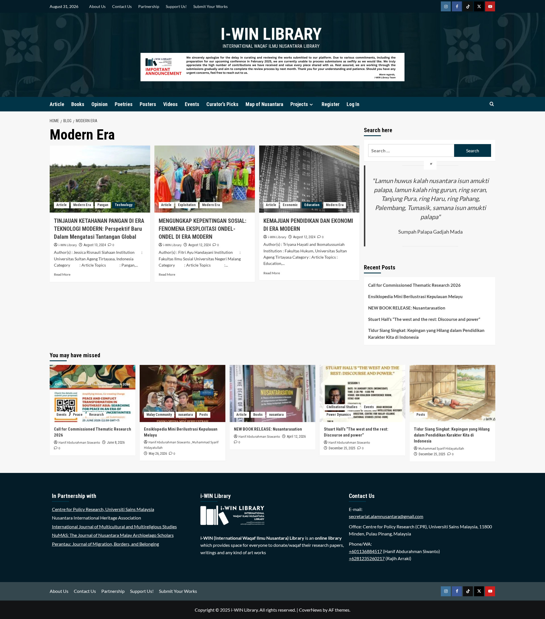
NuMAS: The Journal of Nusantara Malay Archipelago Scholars (113, 535)
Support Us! (176, 6)
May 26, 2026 (158, 454)
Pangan (102, 205)
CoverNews (310, 609)
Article (57, 104)
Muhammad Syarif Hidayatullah (441, 448)
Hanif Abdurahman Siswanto (79, 442)
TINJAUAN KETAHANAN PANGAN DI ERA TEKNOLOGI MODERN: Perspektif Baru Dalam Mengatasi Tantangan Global (99, 228)
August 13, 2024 (95, 245)
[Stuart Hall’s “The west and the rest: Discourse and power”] (362, 393)
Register (330, 104)
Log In (353, 104)
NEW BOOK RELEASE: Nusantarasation (406, 307)
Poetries (124, 104)
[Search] (491, 104)
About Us (97, 6)
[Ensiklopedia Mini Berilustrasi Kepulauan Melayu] (182, 393)
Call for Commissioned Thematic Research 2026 (414, 285)
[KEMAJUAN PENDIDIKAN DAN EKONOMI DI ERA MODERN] (309, 179)
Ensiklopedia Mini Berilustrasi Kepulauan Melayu (415, 296)
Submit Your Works (210, 6)
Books (77, 104)
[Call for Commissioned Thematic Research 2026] (92, 393)
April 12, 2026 (296, 437)
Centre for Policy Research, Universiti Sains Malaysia (103, 509)
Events (192, 104)
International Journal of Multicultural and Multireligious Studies (114, 526)
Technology (123, 205)
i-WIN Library (271, 34)
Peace (78, 415)
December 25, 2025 (342, 448)
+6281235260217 (367, 558)
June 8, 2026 (116, 442)
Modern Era (82, 205)
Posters (148, 104)
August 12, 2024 (199, 245)
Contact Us (122, 6)
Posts (203, 415)
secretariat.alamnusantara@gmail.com (386, 516)
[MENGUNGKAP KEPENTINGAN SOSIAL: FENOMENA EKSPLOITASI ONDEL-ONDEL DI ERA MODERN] (204, 179)
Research (96, 415)
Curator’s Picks (222, 104)
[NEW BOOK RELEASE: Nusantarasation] (272, 393)
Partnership (148, 6)
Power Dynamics (338, 415)
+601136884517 (365, 551)
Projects (299, 104)
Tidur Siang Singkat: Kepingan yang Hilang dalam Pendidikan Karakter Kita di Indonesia (426, 334)
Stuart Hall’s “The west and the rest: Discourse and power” (424, 319)
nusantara (185, 415)
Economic (290, 205)
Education (311, 205)
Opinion (99, 104)
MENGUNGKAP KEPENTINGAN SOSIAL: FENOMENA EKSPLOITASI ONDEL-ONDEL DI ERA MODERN (202, 228)
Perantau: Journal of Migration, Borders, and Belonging (105, 544)
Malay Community (159, 415)
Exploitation (187, 205)
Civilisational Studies (341, 407)
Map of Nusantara (264, 104)
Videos (170, 104)
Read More (62, 274)
